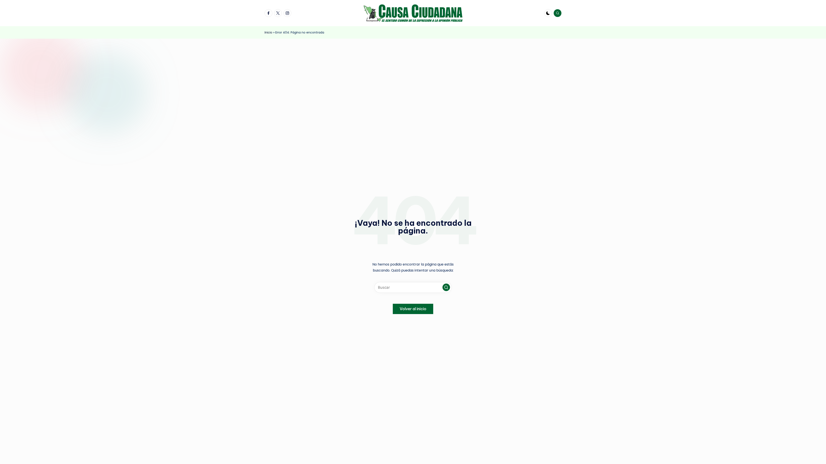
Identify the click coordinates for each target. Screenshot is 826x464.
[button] (446, 287)
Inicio (268, 32)
